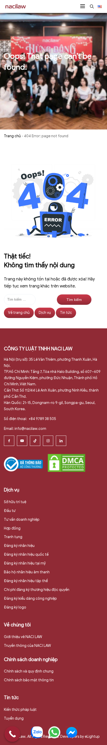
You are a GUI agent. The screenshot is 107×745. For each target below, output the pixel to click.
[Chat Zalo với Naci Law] (37, 732)
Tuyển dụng (14, 718)
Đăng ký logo (15, 607)
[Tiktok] (35, 441)
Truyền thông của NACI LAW (27, 645)
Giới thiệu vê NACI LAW (23, 637)
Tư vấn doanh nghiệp (21, 519)
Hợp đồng (12, 528)
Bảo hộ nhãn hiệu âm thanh (27, 572)
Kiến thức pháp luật (20, 709)
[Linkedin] (61, 441)
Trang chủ (12, 136)
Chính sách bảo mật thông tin (29, 680)
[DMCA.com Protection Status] (66, 462)
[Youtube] (22, 441)
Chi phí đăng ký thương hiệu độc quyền (36, 590)
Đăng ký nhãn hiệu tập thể (26, 581)
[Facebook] (9, 441)
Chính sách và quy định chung (29, 671)
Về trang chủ (19, 312)
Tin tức (66, 312)
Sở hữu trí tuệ (15, 502)
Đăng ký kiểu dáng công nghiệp (30, 598)
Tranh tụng (13, 537)
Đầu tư (10, 511)
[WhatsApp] (54, 732)
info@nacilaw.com (30, 428)
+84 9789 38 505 (42, 419)
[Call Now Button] (12, 734)
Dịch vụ (45, 312)
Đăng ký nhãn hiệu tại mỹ (25, 563)
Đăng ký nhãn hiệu (19, 546)
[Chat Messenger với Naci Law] (71, 732)
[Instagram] (48, 441)
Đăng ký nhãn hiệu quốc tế (26, 554)
